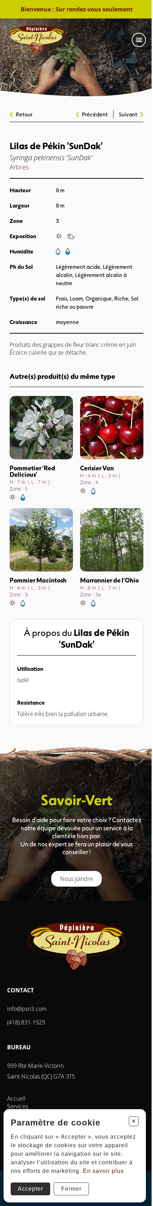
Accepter (30, 1189)
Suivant (128, 114)
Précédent (95, 114)
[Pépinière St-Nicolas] (36, 40)
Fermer (71, 1189)
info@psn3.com (27, 1009)
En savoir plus (103, 1171)
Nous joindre (76, 879)
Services (17, 1106)
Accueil (16, 1098)
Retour (24, 114)
